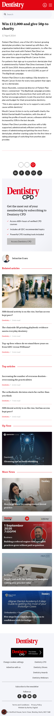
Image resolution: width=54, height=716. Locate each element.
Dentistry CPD (40, 662)
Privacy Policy (36, 704)
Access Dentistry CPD (21, 241)
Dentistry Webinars (41, 677)
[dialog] (4, 712)
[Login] (45, 5)
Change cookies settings (13, 662)
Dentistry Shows (40, 667)
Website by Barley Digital (28, 707)
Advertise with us (13, 667)
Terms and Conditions (20, 704)
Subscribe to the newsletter (27, 686)
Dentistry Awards (40, 672)
